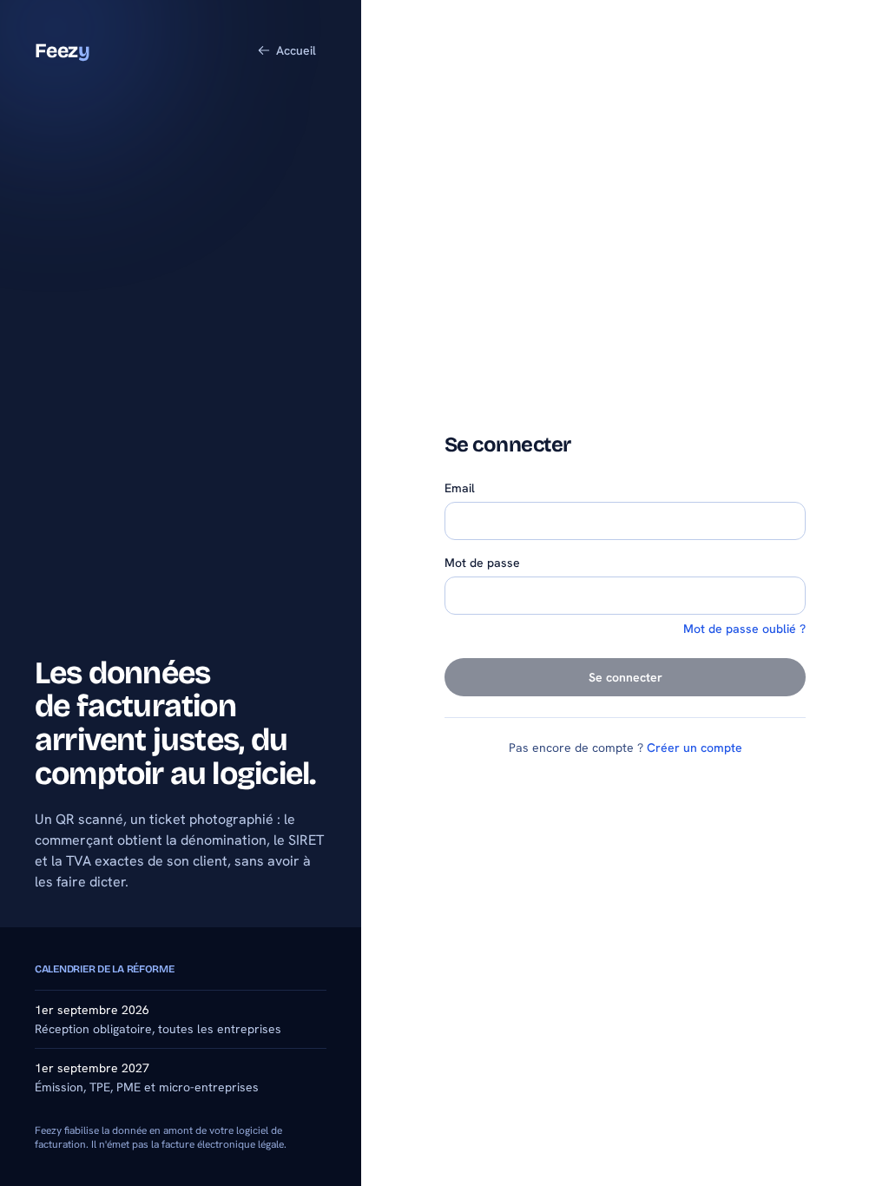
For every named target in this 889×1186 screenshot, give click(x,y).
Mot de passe (482, 562)
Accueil (296, 50)
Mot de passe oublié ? (744, 628)
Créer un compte (694, 747)
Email (459, 488)
